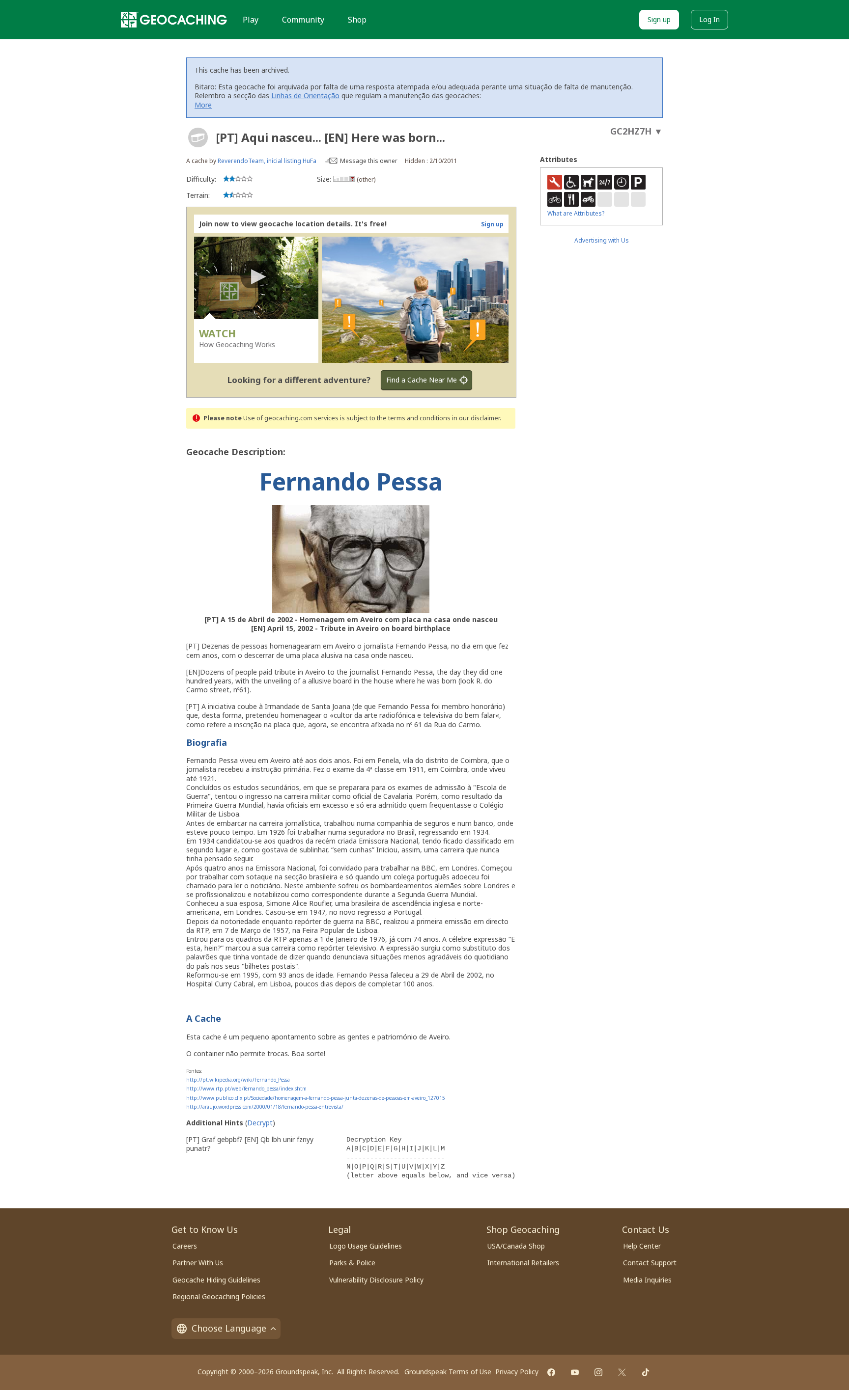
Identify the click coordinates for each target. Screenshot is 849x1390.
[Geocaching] (174, 19)
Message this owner (368, 161)
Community (303, 19)
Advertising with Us (601, 240)
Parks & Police (352, 1262)
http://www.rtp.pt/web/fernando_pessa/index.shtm (246, 1088)
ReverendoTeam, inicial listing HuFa (267, 161)
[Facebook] (551, 1372)
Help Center (642, 1246)
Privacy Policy (516, 1371)
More (203, 104)
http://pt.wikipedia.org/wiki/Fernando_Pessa (238, 1079)
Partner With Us (197, 1262)
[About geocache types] (198, 137)
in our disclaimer (476, 418)
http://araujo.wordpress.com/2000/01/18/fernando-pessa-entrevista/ (264, 1106)
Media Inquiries (647, 1279)
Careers (184, 1246)
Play (250, 19)
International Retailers (523, 1262)
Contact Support (650, 1262)
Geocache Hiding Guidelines (216, 1279)
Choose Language (229, 1328)
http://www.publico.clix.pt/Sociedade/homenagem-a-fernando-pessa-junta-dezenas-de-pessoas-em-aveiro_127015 (315, 1097)
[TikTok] (645, 1372)
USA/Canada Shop (516, 1246)
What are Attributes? (575, 213)
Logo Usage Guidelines (365, 1246)
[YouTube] (575, 1372)
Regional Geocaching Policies (218, 1296)
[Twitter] (622, 1372)
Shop (357, 19)
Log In (709, 19)
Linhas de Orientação (305, 95)
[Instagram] (598, 1372)
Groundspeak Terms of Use (447, 1371)
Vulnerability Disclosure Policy (376, 1279)
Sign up (659, 19)
